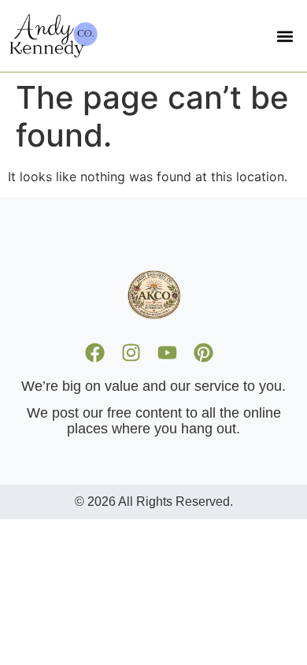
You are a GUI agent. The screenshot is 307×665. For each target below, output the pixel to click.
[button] (285, 36)
